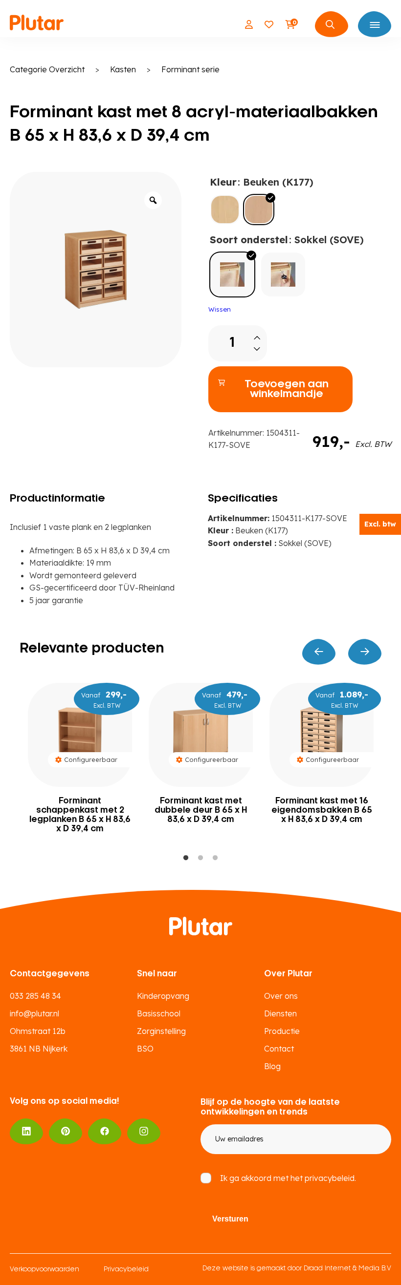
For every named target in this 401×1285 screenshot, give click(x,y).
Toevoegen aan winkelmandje (287, 389)
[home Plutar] (37, 24)
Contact (279, 1048)
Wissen (219, 309)
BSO (145, 1048)
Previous (318, 652)
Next (364, 652)
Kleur (223, 182)
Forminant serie (190, 69)
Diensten (280, 1013)
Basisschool (158, 1013)
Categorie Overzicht (47, 69)
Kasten (123, 69)
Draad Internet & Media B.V (347, 1268)
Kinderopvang (163, 996)
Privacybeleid (126, 1269)
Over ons (281, 996)
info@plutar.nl (34, 1013)
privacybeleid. (330, 1178)
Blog (272, 1066)
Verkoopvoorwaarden (44, 1269)
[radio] (225, 209)
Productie (282, 1031)
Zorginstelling (161, 1031)
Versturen (230, 1219)
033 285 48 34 (35, 996)
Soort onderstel (249, 239)
